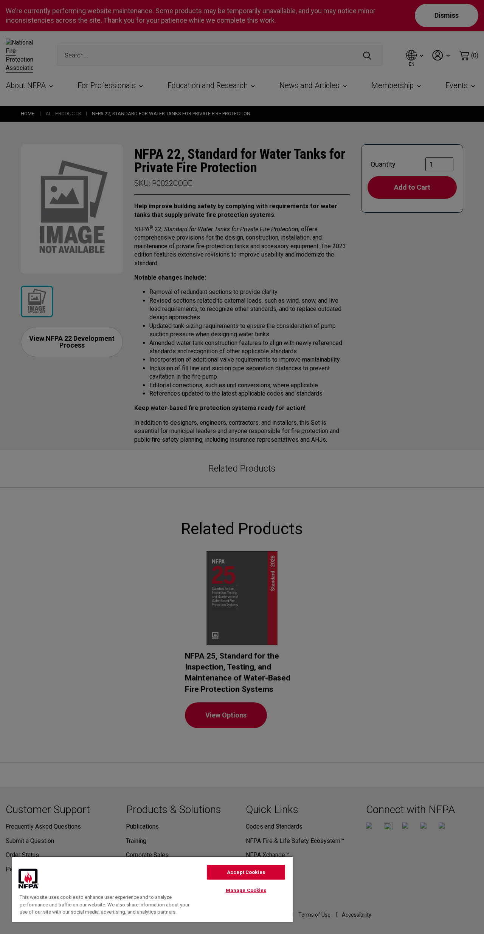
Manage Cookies (246, 890)
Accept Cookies (246, 872)
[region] (152, 889)
